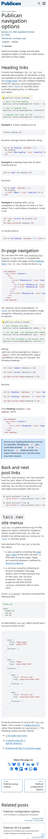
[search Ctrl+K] (39, 3)
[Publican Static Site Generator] (11, 4)
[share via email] (35, 769)
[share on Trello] (21, 769)
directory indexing (14, 563)
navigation (5, 42)
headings (15, 42)
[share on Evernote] (16, 769)
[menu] (44, 3)
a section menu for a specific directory (15, 742)
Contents (8, 46)
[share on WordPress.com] (11, 769)
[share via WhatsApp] (30, 769)
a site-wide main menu (16, 735)
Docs (3, 11)
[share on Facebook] (23, 764)
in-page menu (11, 80)
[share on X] (9, 764)
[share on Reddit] (32, 764)
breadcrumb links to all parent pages (23, 748)
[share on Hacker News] (37, 764)
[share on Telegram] (25, 769)
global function (32, 725)
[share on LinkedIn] (28, 764)
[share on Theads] (18, 764)
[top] (43, 835)
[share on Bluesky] (14, 764)
